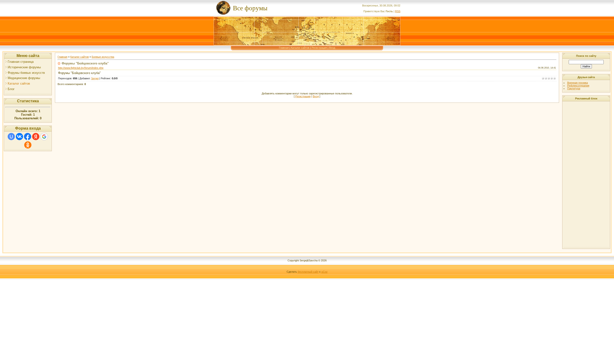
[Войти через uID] (11, 136)
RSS (397, 11)
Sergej (95, 78)
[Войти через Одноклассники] (27, 145)
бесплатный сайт (308, 271)
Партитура (573, 88)
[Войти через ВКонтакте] (19, 136)
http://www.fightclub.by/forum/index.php (80, 67)
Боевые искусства (103, 56)
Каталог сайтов (300, 47)
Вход (332, 47)
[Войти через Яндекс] (35, 136)
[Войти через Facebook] (27, 136)
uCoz (324, 271)
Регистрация (319, 47)
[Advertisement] (583, 174)
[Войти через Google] (44, 136)
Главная (284, 47)
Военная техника (577, 82)
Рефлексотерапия (578, 85)
